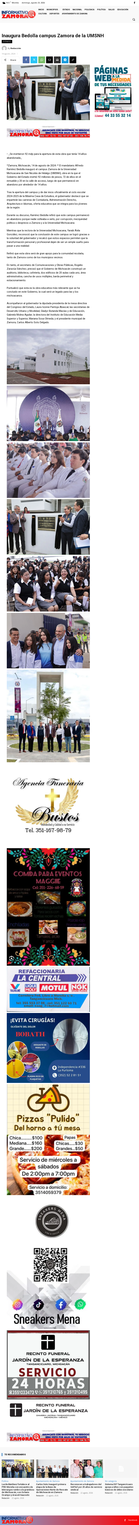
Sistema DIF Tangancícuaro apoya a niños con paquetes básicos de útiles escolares (119, 1487)
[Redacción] (5, 48)
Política (5, 1481)
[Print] (57, 59)
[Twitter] (34, 59)
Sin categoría (111, 1481)
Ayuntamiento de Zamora (47, 1481)
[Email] (49, 59)
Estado (7, 41)
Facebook (132, 1520)
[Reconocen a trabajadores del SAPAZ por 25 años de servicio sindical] (87, 1469)
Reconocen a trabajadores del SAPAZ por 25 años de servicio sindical (86, 1487)
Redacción (16, 48)
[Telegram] (65, 59)
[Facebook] (134, 3)
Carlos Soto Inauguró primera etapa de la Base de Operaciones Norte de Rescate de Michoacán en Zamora (52, 1488)
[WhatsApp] (41, 59)
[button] (133, 19)
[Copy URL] (73, 59)
